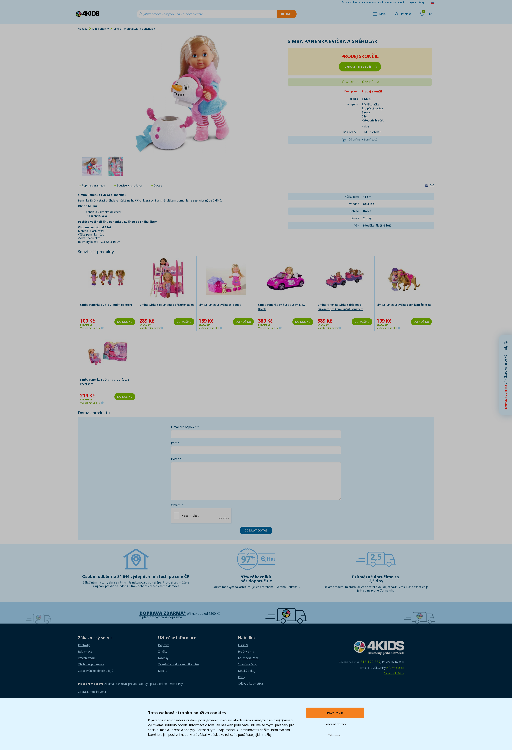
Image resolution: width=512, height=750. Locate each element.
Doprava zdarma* (162, 613)
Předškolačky (370, 104)
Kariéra (162, 671)
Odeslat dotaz (256, 530)
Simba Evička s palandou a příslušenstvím (166, 305)
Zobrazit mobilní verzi (92, 692)
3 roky (366, 112)
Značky (162, 651)
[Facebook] (426, 185)
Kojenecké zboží (248, 658)
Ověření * (177, 505)
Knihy (241, 677)
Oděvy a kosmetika (250, 683)
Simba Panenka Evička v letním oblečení (106, 305)
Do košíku (124, 322)
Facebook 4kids (394, 673)
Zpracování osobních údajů (95, 671)
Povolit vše (335, 713)
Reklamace (85, 651)
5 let (364, 116)
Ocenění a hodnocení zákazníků (178, 664)
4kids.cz (83, 28)
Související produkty (129, 185)
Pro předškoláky (372, 108)
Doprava (163, 645)
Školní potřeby (247, 664)
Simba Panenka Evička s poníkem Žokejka (404, 305)
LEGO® (243, 645)
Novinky (163, 658)
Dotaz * (176, 459)
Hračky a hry (246, 651)
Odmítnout (335, 735)
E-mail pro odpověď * (185, 427)
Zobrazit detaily (335, 724)
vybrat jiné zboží (358, 66)
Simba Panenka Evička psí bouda (220, 305)
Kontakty (84, 645)
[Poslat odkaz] (432, 185)
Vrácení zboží (86, 658)
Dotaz (158, 185)
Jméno (175, 443)
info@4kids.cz (395, 668)
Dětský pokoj (246, 671)
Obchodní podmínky (91, 664)
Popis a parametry (93, 185)
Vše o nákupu (417, 2)
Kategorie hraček (373, 120)
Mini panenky (100, 28)
